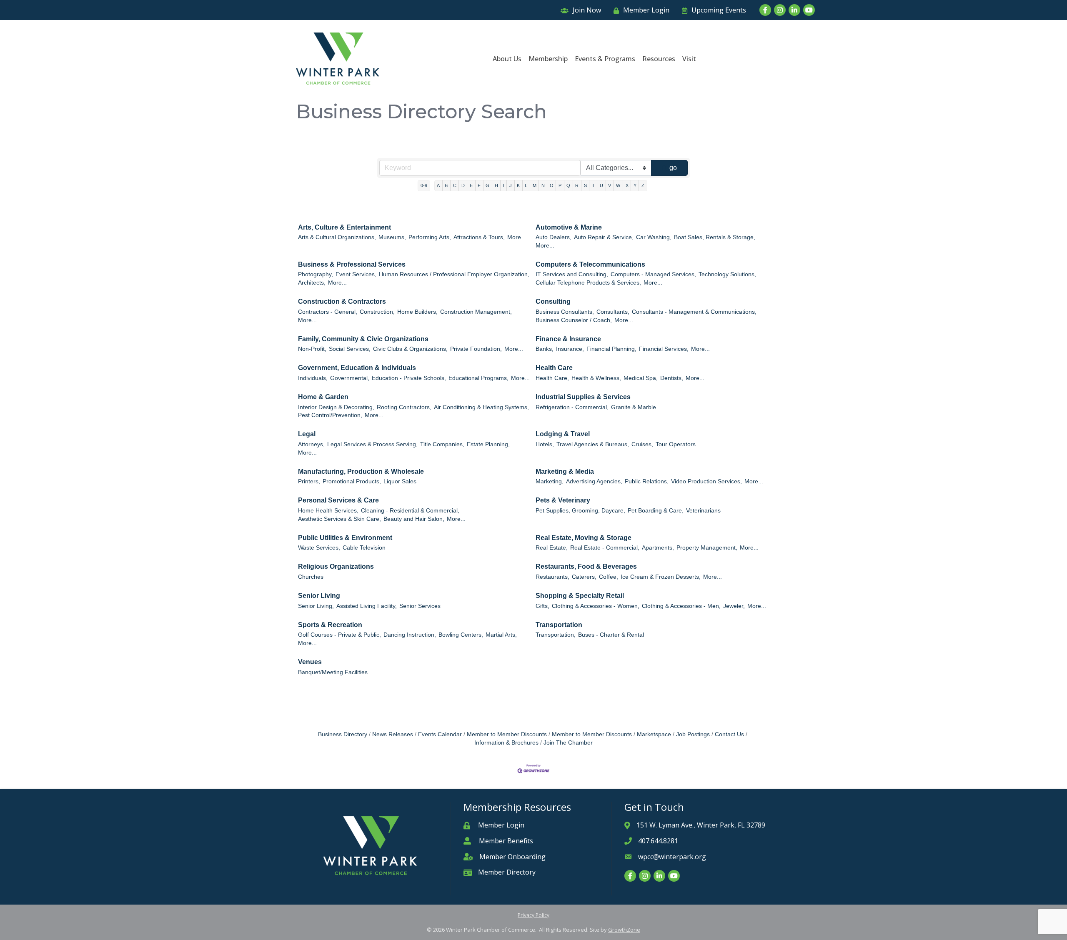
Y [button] (635, 185)
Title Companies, (442, 444)
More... (516, 237)
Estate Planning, (488, 444)
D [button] (463, 185)
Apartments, (658, 548)
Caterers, (584, 577)
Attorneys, (311, 444)
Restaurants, (552, 577)
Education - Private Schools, (409, 378)
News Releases (392, 734)
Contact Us (729, 734)
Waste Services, (319, 548)
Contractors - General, (327, 312)
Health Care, (552, 378)
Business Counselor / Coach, (574, 320)
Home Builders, (417, 312)
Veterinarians (703, 511)
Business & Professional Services (352, 264)
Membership (548, 58)
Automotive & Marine (569, 227)
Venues (310, 661)
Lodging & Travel (563, 434)
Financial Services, (664, 349)
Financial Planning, (611, 349)
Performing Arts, (429, 237)
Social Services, (350, 349)
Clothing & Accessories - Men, (681, 606)
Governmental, (349, 378)
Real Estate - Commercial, (604, 548)
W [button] (618, 185)
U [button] (601, 185)
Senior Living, (316, 606)
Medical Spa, (641, 378)
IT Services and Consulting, (572, 274)
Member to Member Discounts (507, 734)
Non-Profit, (312, 349)
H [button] (496, 185)
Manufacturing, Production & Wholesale (361, 471)
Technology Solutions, (727, 274)
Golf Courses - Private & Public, (339, 635)
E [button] (471, 185)
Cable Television (364, 548)
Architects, (312, 283)
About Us (507, 58)
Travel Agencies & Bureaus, (592, 444)
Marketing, (550, 481)
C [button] (454, 185)
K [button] (518, 185)
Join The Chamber (568, 743)
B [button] (446, 185)
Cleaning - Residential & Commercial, (410, 511)
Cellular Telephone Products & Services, (588, 283)
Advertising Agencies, (594, 481)
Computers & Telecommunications (590, 264)
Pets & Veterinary (563, 500)
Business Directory (342, 734)
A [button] (438, 185)
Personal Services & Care (338, 500)
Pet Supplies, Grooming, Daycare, (580, 511)
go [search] (673, 167)
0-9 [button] (424, 185)
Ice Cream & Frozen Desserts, (661, 577)
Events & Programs (605, 58)
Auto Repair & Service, (604, 237)
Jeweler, (734, 606)
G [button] (487, 185)
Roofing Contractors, (404, 407)
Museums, (392, 237)
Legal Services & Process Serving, (372, 444)
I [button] (503, 185)
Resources (658, 58)
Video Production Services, (706, 481)
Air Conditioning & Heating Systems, (481, 407)
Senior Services (420, 606)
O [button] (552, 185)
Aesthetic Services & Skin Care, (339, 519)
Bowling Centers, (460, 635)
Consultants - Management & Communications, (694, 312)
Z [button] (642, 185)
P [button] (560, 185)
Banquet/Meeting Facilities (333, 672)
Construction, (377, 312)
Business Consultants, (565, 312)
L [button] (526, 185)
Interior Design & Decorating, (336, 407)
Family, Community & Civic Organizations (363, 338)
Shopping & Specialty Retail (580, 595)
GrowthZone (624, 929)
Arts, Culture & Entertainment (344, 227)
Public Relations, (647, 481)
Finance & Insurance (568, 338)
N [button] (543, 185)
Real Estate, (552, 548)
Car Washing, (653, 237)
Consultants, (612, 312)
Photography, (315, 274)
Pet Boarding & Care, (656, 511)
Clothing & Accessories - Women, (595, 606)
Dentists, (671, 378)
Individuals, (313, 378)
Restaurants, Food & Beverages (586, 566)
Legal (307, 434)
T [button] (593, 185)
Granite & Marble (633, 407)
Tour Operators (676, 444)
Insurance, (570, 349)
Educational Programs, (478, 378)
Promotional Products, (352, 481)
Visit (689, 58)
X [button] (627, 185)
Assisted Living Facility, (366, 606)
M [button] (534, 185)
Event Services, (356, 274)
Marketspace (654, 734)
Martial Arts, (501, 635)
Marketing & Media (565, 471)
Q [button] (568, 185)
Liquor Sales (399, 481)
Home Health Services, (328, 511)
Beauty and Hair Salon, (413, 519)
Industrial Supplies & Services (583, 396)
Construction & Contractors (342, 301)
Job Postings (693, 734)
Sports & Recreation (330, 624)
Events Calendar (440, 734)
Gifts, (542, 606)
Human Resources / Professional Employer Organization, (454, 274)
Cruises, (642, 444)
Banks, (545, 349)
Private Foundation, (476, 349)
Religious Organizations (336, 566)
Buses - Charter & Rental (611, 635)
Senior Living (319, 595)
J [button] (510, 185)
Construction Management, (476, 312)
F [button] (479, 185)
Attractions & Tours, (479, 237)
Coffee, (608, 577)
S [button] (585, 185)
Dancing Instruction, (409, 635)
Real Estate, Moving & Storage (583, 537)
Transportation (559, 624)
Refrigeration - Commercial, (572, 407)
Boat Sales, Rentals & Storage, (714, 237)
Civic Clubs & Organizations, (410, 349)
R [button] (577, 185)
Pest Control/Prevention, (330, 415)
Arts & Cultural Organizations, (337, 237)
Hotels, (545, 444)
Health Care (554, 367)
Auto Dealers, (553, 237)
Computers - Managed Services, (653, 274)
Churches (310, 577)
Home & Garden (323, 396)
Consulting (553, 301)
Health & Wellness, (596, 378)
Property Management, (706, 548)
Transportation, (556, 635)
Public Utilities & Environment (345, 537)
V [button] (609, 185)
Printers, (309, 481)
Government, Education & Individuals (357, 367)
